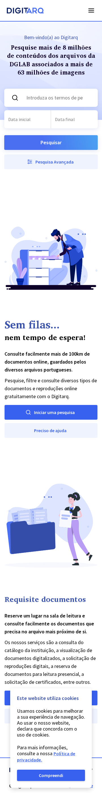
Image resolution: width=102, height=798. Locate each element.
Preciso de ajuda (50, 430)
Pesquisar (51, 142)
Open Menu (91, 10)
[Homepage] (25, 11)
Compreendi (51, 775)
